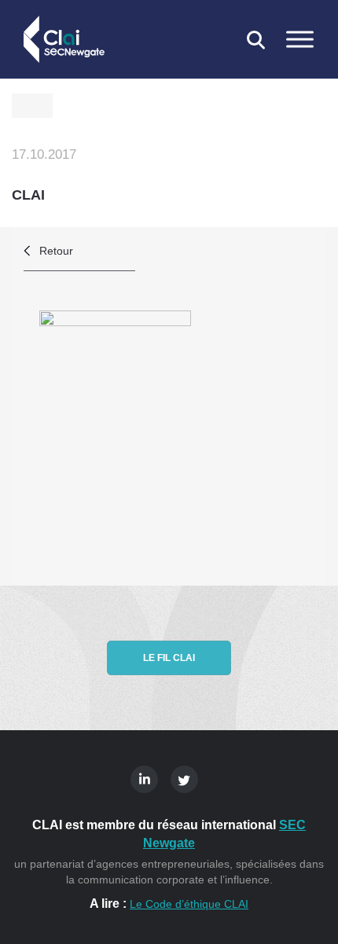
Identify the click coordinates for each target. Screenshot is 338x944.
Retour (56, 250)
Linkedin (144, 779)
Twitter (184, 779)
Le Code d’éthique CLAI (189, 904)
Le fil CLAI (169, 657)
